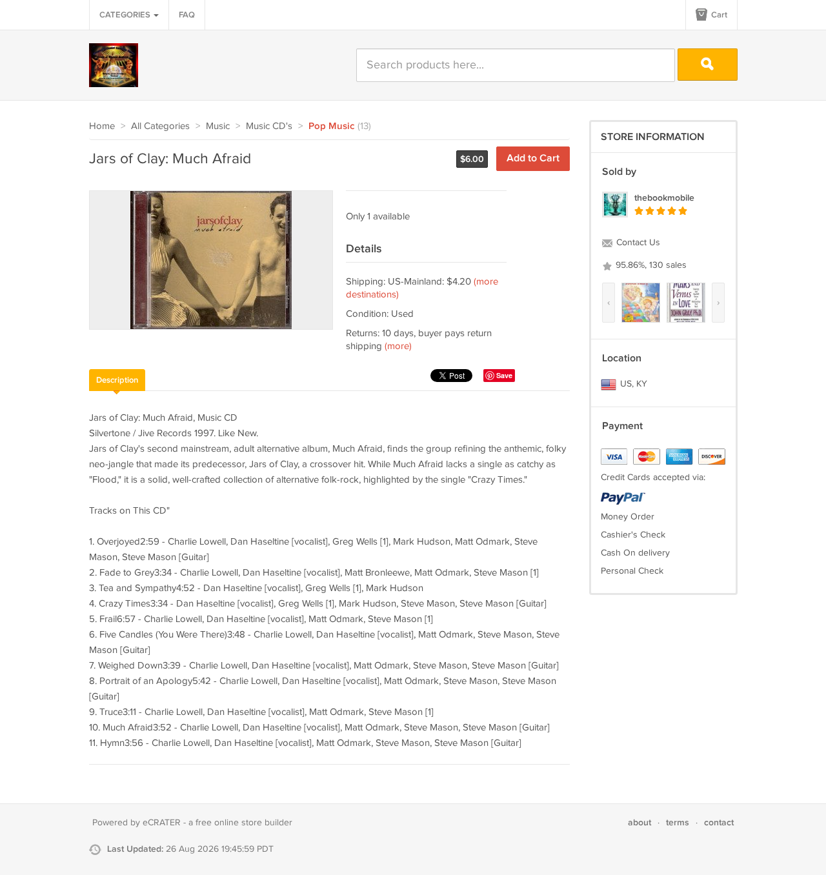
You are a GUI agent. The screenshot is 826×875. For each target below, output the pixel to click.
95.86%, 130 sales (650, 265)
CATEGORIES (125, 15)
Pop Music (331, 126)
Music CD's (269, 126)
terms (677, 822)
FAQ (187, 15)
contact (719, 822)
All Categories (160, 126)
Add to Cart (533, 158)
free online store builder (244, 823)
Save (504, 375)
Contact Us (637, 242)
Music (218, 126)
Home (102, 126)
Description (117, 380)
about (639, 822)
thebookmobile (664, 197)
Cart (718, 15)
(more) (398, 346)
